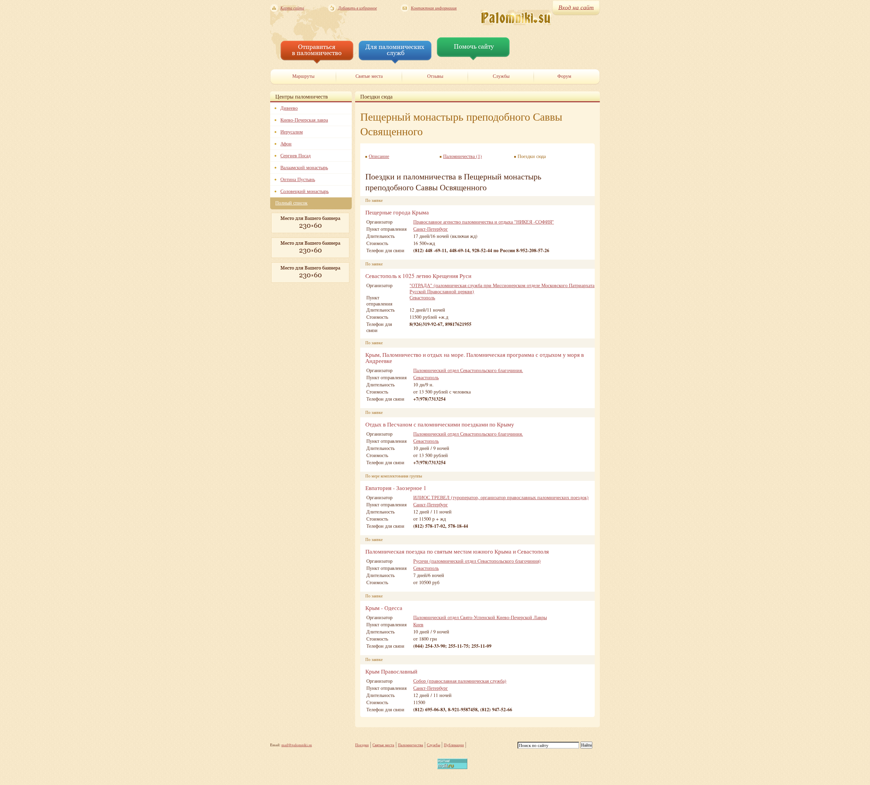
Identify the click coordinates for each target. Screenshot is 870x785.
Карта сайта (292, 8)
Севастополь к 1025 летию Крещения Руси (418, 276)
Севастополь (422, 297)
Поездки (362, 744)
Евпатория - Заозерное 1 (396, 488)
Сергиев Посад (295, 155)
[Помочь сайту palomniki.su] (473, 58)
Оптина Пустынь (297, 179)
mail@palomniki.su (296, 744)
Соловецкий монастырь (304, 191)
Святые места (383, 744)
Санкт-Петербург (430, 229)
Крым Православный (391, 671)
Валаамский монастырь (304, 167)
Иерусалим (291, 131)
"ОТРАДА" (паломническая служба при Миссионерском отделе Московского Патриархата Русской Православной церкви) (502, 288)
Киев (418, 624)
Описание (379, 156)
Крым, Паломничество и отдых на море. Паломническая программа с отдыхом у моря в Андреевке (474, 358)
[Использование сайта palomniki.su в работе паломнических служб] (395, 62)
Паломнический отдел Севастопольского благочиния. (468, 370)
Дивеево (289, 108)
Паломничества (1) (462, 156)
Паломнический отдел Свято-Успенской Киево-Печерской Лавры (480, 617)
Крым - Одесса (383, 608)
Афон (286, 143)
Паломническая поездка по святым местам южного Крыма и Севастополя (457, 551)
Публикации (454, 744)
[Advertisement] (304, 321)
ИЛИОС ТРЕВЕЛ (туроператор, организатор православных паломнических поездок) (501, 497)
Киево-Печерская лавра (304, 120)
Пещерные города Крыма (397, 212)
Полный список (291, 202)
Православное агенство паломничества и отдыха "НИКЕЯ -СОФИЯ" (483, 222)
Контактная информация (434, 8)
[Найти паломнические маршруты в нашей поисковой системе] (316, 62)
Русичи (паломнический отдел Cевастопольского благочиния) (477, 561)
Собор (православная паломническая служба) (459, 681)
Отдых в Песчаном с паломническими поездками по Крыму (439, 424)
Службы (433, 744)
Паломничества (410, 744)
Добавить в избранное (357, 8)
